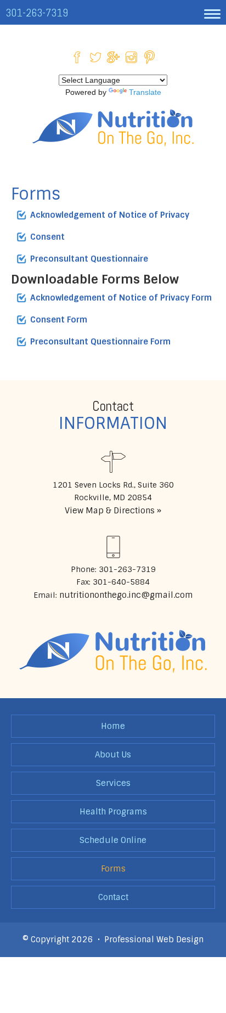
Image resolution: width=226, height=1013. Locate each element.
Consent (47, 236)
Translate (145, 92)
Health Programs (113, 811)
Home (113, 726)
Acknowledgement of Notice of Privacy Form (121, 297)
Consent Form (58, 319)
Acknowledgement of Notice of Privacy (109, 215)
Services (113, 783)
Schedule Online (113, 840)
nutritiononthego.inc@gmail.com (125, 595)
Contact (113, 897)
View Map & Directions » (113, 510)
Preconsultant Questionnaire (89, 258)
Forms (113, 868)
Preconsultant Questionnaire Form (100, 341)
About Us (113, 754)
